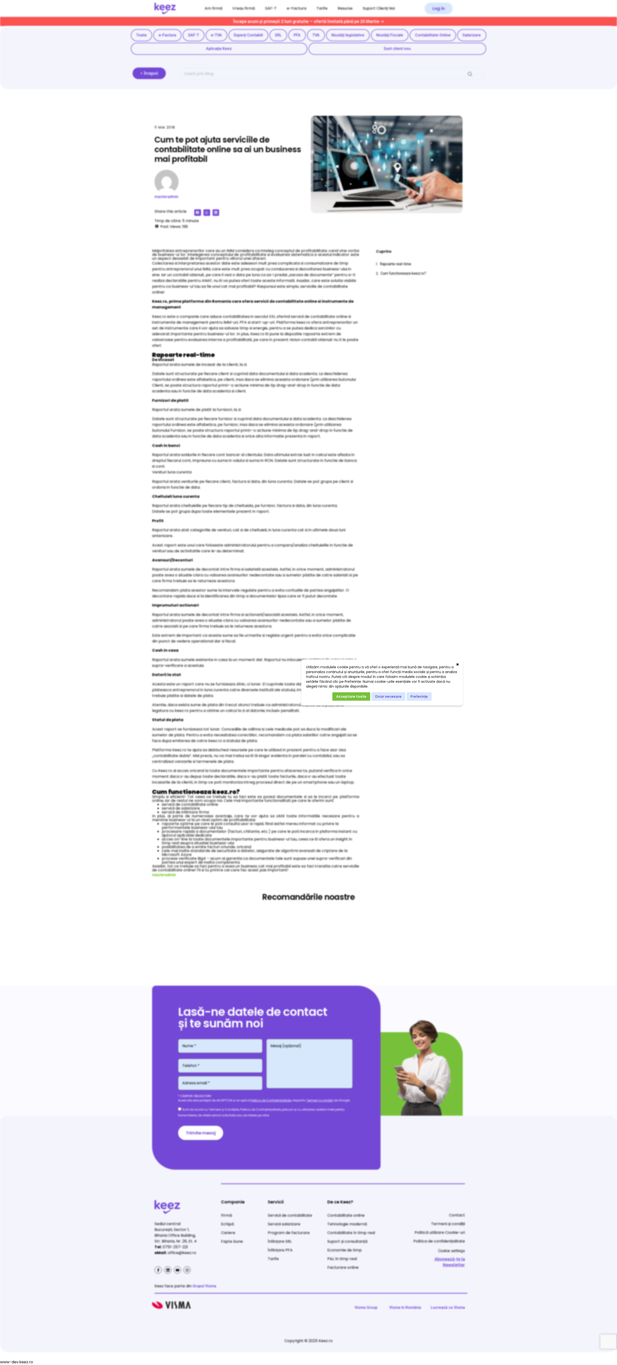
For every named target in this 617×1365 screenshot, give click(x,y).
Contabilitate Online (433, 35)
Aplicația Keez (219, 48)
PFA (297, 35)
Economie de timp (344, 1250)
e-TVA (216, 35)
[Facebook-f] (158, 1270)
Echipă (227, 1224)
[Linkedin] (167, 1270)
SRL (278, 35)
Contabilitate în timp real (351, 1232)
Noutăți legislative (347, 35)
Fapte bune (232, 1241)
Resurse (345, 8)
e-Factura (296, 8)
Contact (457, 1215)
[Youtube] (177, 1270)
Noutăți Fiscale (389, 35)
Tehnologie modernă (347, 1224)
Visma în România (405, 1307)
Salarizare (472, 35)
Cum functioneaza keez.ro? (403, 273)
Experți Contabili (248, 35)
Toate (141, 35)
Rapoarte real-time (395, 264)
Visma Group (366, 1307)
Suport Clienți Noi (379, 8)
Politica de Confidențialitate (270, 1100)
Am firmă (213, 8)
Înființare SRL (280, 1241)
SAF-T (271, 8)
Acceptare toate (351, 696)
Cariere (228, 1232)
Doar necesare (388, 696)
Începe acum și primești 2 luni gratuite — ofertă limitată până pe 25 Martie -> (308, 21)
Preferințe (419, 696)
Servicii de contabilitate (290, 1215)
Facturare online (343, 1267)
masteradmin (166, 196)
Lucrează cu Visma (448, 1307)
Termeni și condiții (319, 1100)
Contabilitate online (346, 1215)
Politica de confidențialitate (439, 1241)
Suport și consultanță (347, 1241)
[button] (439, 8)
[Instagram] (187, 1270)
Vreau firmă (243, 8)
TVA (316, 35)
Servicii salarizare (284, 1224)
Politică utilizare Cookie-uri (440, 1232)
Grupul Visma (204, 1286)
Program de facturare (289, 1232)
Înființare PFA (280, 1250)
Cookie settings (451, 1251)
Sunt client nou (397, 48)
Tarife (322, 8)
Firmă (226, 1215)
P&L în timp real (342, 1259)
